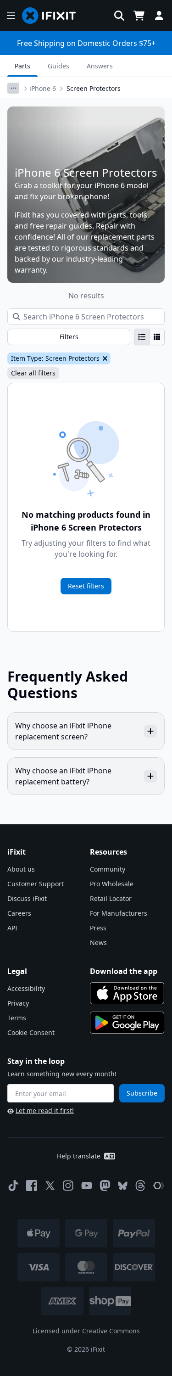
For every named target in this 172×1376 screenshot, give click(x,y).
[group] (149, 337)
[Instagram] (68, 1185)
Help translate (78, 1156)
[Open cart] (139, 15)
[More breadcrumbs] (13, 88)
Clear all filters (33, 373)
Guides (58, 66)
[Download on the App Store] (127, 993)
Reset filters (86, 586)
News (98, 942)
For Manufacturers (118, 913)
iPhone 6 (42, 88)
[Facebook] (31, 1185)
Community (107, 869)
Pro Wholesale (111, 883)
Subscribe (142, 1093)
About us (21, 869)
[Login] (159, 15)
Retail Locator (111, 898)
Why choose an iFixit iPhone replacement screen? (63, 731)
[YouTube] (86, 1185)
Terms (16, 1017)
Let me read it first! (45, 1110)
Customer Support (35, 883)
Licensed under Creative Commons (86, 1330)
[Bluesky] (123, 1186)
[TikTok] (13, 1185)
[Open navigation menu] (11, 15)
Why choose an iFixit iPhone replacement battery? (63, 776)
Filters (69, 336)
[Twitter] (49, 1185)
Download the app (123, 971)
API (12, 927)
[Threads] (140, 1185)
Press (98, 927)
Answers (100, 66)
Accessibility (26, 988)
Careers (19, 913)
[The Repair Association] (158, 1185)
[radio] (142, 337)
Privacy (18, 1003)
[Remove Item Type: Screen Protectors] (104, 358)
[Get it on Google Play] (127, 1023)
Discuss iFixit (27, 898)
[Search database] (119, 15)
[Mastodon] (105, 1185)
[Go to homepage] (52, 15)
